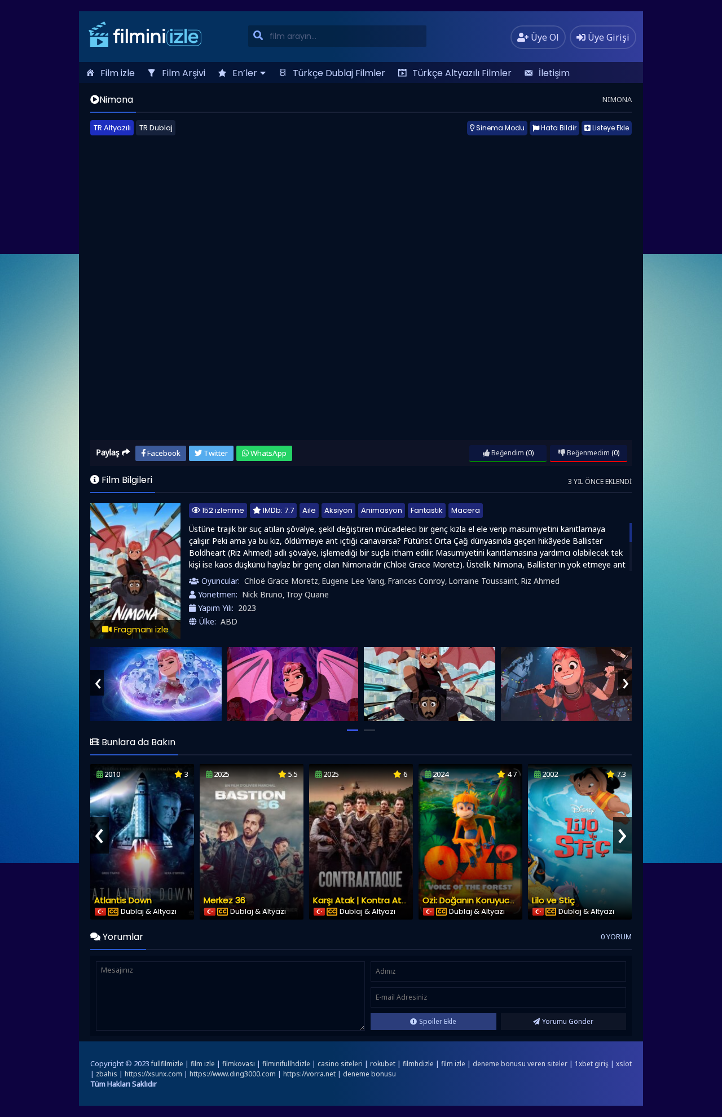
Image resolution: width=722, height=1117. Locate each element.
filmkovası (238, 1063)
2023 (247, 608)
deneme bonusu (369, 1074)
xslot (624, 1063)
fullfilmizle (167, 1063)
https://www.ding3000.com (233, 1074)
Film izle (117, 73)
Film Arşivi (183, 73)
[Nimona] (156, 684)
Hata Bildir (557, 128)
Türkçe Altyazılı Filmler (462, 73)
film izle (203, 1063)
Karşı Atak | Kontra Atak (362, 900)
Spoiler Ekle (437, 1021)
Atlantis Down (123, 900)
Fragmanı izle (140, 629)
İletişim (554, 73)
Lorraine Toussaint (482, 580)
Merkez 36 (224, 900)
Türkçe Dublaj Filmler (339, 73)
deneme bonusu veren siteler (520, 1063)
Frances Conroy (416, 580)
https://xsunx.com (153, 1074)
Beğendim (507, 453)
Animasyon (381, 510)
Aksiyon (338, 510)
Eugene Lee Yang (353, 580)
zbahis (106, 1074)
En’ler (244, 73)
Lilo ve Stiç (553, 900)
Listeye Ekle (610, 128)
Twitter (215, 453)
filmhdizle (418, 1063)
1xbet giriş (592, 1063)
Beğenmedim (587, 453)
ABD (229, 621)
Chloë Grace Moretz (281, 580)
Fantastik (427, 510)
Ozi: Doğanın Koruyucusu (473, 900)
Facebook (163, 453)
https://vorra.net (309, 1074)
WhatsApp (268, 453)
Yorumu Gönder (567, 1021)
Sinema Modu (499, 128)
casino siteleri (340, 1063)
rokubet (382, 1063)
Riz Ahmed (540, 580)
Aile (309, 510)
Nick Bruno (262, 594)
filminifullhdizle (286, 1063)
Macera (465, 510)
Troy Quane (307, 594)
